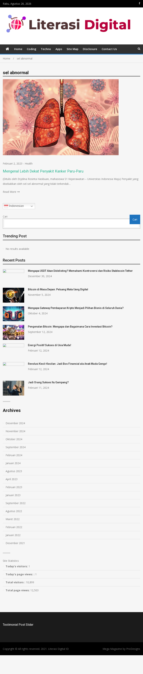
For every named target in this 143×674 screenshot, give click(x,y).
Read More (9, 192)
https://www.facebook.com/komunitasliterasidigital (139, 3)
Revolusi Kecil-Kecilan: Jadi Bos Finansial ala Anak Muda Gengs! (67, 363)
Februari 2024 (14, 455)
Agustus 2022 (14, 511)
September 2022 (16, 503)
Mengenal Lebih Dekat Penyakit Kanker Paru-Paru (43, 171)
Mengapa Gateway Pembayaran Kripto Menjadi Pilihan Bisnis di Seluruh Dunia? (76, 308)
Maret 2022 (13, 519)
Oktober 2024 (14, 439)
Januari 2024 (13, 463)
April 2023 (12, 479)
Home (18, 49)
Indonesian (16, 206)
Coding (31, 49)
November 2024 (15, 431)
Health (29, 163)
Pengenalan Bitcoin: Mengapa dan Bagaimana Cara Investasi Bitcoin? (70, 326)
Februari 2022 (14, 527)
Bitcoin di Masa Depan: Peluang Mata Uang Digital (58, 289)
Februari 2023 (14, 487)
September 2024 (16, 447)
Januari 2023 (13, 495)
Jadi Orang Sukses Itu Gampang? (48, 382)
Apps (58, 49)
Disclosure (90, 49)
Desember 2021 (15, 543)
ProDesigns (133, 649)
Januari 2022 (13, 535)
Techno (46, 49)
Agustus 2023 (14, 471)
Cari (5, 216)
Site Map (72, 49)
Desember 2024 (15, 423)
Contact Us (109, 49)
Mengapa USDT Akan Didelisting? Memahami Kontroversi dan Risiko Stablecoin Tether (80, 270)
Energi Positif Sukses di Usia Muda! (49, 345)
